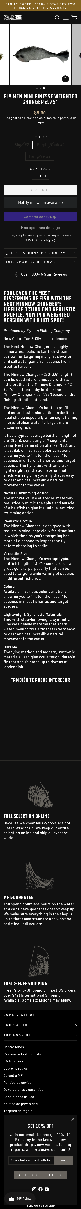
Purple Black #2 (51, 144)
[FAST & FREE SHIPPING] (40, 957)
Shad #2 (22, 144)
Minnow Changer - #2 (53, 384)
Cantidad (40, 168)
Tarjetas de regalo (18, 1111)
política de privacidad (21, 1104)
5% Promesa (13, 1061)
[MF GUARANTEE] (40, 871)
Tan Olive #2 (40, 156)
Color (40, 137)
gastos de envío (22, 118)
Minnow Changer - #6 (22, 394)
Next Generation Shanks (36, 445)
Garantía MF (13, 1075)
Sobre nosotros (16, 1068)
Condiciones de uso (19, 1097)
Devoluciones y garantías (23, 1089)
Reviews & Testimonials (22, 1054)
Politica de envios (17, 1082)
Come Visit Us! (20, 1014)
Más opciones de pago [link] (40, 227)
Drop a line (17, 1025)
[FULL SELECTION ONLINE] (40, 789)
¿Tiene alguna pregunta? (36, 253)
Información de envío (31, 262)
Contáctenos (14, 1047)
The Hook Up (18, 1035)
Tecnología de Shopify (40, 1205)
